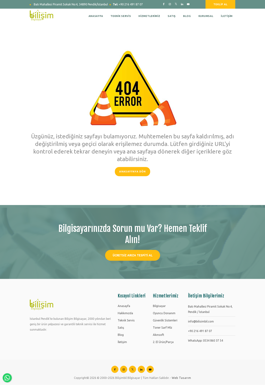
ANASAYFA (96, 16)
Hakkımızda (125, 313)
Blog (121, 334)
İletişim (122, 342)
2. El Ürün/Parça (163, 342)
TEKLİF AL (220, 4)
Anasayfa (124, 306)
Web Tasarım (181, 377)
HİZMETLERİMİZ (149, 16)
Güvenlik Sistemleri (165, 320)
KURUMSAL (205, 16)
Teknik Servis (126, 320)
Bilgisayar (159, 306)
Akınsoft (158, 334)
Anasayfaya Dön (132, 171)
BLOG (187, 16)
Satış (121, 327)
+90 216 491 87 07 (131, 4)
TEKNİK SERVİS (121, 16)
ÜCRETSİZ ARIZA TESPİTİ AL (133, 255)
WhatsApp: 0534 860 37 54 (205, 340)
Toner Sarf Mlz (162, 327)
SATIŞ (172, 16)
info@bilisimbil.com (201, 321)
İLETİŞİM (227, 16)
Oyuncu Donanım (164, 313)
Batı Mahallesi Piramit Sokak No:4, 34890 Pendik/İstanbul (71, 4)
